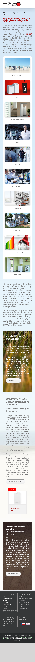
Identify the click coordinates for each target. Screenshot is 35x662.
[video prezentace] (17, 169)
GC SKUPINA (6, 635)
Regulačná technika (25, 598)
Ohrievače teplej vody (24, 605)
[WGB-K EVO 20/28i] (17, 497)
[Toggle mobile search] (27, 4)
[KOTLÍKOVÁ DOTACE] (17, 258)
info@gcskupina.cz (17, 638)
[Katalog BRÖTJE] (17, 214)
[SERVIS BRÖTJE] (17, 125)
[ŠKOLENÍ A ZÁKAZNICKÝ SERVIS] (17, 147)
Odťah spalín (23, 609)
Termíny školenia (8, 621)
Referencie (22, 619)
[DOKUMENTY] (17, 192)
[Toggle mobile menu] (31, 4)
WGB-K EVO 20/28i (15, 509)
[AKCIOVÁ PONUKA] (17, 81)
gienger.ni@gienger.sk (10, 611)
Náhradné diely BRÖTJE (8, 624)
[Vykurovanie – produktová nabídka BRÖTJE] (17, 59)
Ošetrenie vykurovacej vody (24, 601)
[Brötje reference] (17, 103)
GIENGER (29, 34)
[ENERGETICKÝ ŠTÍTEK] (17, 236)
